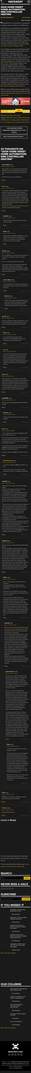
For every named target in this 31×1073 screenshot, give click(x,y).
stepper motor (10, 122)
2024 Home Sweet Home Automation (17, 117)
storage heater (20, 122)
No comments (16, 914)
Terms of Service (9, 1065)
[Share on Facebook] (1, 20)
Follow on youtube (7, 888)
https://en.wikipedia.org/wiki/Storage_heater (16, 629)
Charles (4, 808)
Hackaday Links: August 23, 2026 (18, 1014)
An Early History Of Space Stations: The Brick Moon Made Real (18, 936)
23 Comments (26, 17)
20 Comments (16, 940)
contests (9, 115)
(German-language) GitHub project (14, 86)
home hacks (17, 115)
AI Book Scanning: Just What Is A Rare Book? (17, 997)
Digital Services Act (18, 1065)
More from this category (8, 953)
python (18, 120)
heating (13, 120)
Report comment (25, 180)
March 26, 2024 (25, 20)
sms (4, 122)
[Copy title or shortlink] (10, 20)
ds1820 (3, 120)
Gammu (22, 74)
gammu (8, 120)
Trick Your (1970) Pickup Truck (14, 136)
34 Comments (16, 1010)
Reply (3, 180)
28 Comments (16, 950)
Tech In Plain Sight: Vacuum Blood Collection (16, 1006)
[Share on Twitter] (3, 20)
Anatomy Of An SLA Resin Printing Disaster (18, 918)
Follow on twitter (4, 888)
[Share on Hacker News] (6, 20)
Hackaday (15, 1)
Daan (3, 186)
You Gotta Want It (16, 1021)
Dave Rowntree (8, 17)
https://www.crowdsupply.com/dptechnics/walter (15, 206)
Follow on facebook (2, 888)
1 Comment (15, 1018)
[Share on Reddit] (8, 20)
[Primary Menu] (28, 1)
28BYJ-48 (8, 63)
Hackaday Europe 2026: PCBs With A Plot (17, 910)
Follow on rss (10, 888)
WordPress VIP (18, 1068)
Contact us (12, 888)
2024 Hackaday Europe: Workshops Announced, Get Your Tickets (14, 130)
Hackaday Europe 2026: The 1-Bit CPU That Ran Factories (17, 945)
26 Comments (16, 931)
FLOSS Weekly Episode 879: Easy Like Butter (18, 989)
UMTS (27, 122)
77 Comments (16, 1001)
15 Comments (16, 922)
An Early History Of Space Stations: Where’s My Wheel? (18, 927)
